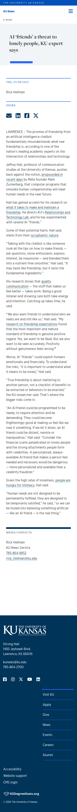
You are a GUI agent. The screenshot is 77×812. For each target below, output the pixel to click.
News (8, 19)
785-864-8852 (16, 553)
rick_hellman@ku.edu (21, 558)
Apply (47, 704)
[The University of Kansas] (24, 633)
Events (47, 735)
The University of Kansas (24, 802)
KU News (9, 11)
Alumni (48, 755)
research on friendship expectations (31, 324)
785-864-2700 (13, 667)
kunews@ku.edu (14, 662)
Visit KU (48, 694)
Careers (48, 745)
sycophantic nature (44, 235)
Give (46, 715)
